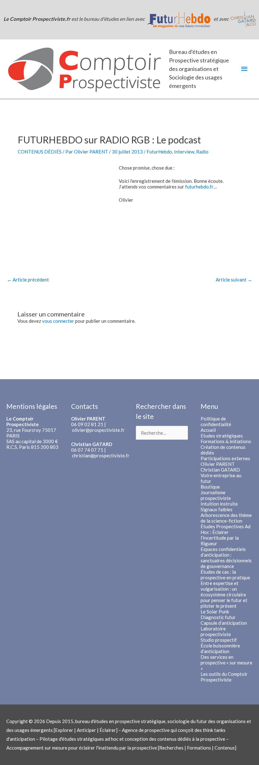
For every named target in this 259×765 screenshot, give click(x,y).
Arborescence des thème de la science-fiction (226, 518)
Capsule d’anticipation (224, 623)
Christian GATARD (220, 469)
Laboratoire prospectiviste (216, 631)
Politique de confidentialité (216, 421)
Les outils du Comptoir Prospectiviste (224, 676)
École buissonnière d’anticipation (220, 648)
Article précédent (28, 279)
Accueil (208, 430)
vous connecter (58, 321)
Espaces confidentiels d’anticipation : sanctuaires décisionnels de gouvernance (226, 557)
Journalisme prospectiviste (216, 495)
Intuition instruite (219, 504)
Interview (184, 151)
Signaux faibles (216, 509)
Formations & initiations (226, 441)
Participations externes (225, 458)
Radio (202, 151)
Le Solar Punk (215, 611)
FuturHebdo (159, 151)
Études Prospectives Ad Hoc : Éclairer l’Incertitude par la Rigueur (225, 535)
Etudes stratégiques (222, 435)
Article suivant (234, 279)
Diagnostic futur (218, 617)
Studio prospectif (219, 640)
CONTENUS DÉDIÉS (40, 151)
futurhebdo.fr (199, 186)
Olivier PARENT (218, 464)
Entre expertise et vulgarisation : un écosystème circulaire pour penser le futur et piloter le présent (224, 594)
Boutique (210, 487)
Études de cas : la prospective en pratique (225, 574)
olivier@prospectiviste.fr (98, 430)
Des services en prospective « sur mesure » (226, 662)
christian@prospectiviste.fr (101, 455)
